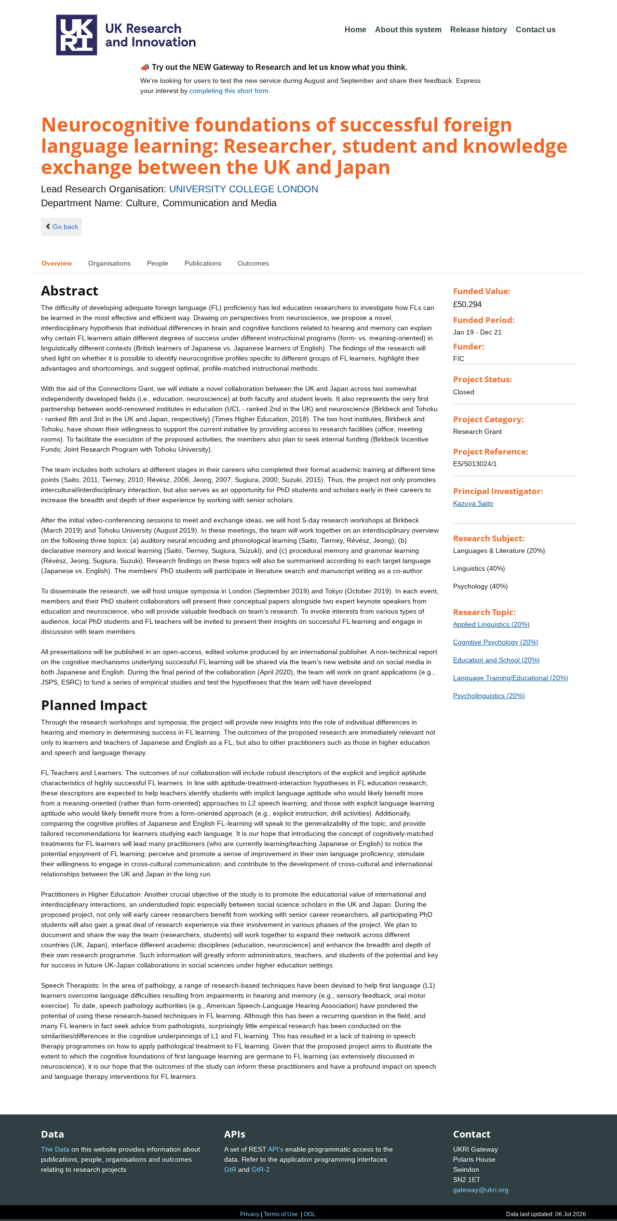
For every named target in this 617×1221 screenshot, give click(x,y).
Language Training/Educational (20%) (510, 678)
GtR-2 (261, 1169)
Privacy (249, 1214)
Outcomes (253, 263)
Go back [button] (65, 226)
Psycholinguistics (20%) (489, 695)
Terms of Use (281, 1214)
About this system (408, 30)
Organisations (109, 263)
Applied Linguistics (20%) (491, 624)
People (157, 263)
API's (275, 1149)
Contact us (536, 30)
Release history (478, 30)
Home (355, 30)
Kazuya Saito (473, 503)
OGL (310, 1214)
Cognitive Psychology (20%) (495, 642)
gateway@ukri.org (481, 1190)
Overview (56, 263)
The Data (55, 1149)
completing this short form (228, 90)
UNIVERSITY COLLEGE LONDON (243, 189)
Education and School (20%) (496, 660)
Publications (203, 263)
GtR (230, 1169)
